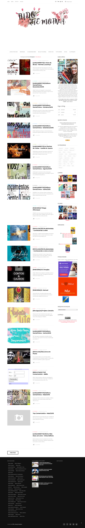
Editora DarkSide (11, 470)
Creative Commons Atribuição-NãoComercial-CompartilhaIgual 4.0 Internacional (67, 321)
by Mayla (35, 60)
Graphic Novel (66, 158)
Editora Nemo (10, 492)
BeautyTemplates (18, 524)
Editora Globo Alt (18, 483)
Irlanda (60, 159)
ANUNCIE (21, 1)
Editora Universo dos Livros (13, 512)
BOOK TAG (51, 51)
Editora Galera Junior (21, 479)
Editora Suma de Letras (12, 510)
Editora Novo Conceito (22, 494)
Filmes (74, 156)
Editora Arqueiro (11, 465)
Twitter (68, 114)
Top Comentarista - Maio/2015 (43, 413)
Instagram (68, 109)
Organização (65, 161)
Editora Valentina (23, 512)
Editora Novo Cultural (12, 496)
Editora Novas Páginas (12, 494)
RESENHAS (22, 51)
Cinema (64, 152)
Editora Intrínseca (17, 487)
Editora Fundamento (11, 479)
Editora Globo (10, 483)
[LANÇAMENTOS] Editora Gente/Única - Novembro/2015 (41, 85)
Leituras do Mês (66, 159)
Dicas (65, 156)
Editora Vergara (11, 514)
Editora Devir (10, 472)
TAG (68, 163)
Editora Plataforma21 (12, 501)
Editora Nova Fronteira (19, 492)
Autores (35, 144)
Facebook (68, 112)
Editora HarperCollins (20, 485)
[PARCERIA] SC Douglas (41, 269)
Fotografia (60, 158)
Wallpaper (60, 167)
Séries (64, 163)
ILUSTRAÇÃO (72, 51)
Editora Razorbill (11, 503)
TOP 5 (64, 165)
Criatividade (61, 154)
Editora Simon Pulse (19, 509)
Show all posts (38, 56)
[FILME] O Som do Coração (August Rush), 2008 (45, 470)
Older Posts (13, 452)
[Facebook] (67, 524)
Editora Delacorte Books (20, 470)
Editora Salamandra (18, 505)
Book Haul (60, 150)
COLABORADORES (31, 51)
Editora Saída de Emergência (13, 507)
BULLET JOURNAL (42, 51)
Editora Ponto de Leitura (22, 501)
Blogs (34, 308)
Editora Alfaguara (18, 463)
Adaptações (61, 148)
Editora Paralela (11, 499)
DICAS (65, 51)
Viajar (73, 165)
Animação (66, 148)
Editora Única (22, 516)
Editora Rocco (10, 505)
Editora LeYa (10, 489)
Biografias (72, 148)
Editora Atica (18, 465)
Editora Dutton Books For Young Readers (15, 474)
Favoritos (69, 156)
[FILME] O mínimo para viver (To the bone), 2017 (46, 483)
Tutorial (68, 165)
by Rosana (35, 81)
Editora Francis (20, 478)
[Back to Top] (81, 523)
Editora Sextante (11, 509)
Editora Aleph (10, 463)
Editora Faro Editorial (19, 476)
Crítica (66, 154)
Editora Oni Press (11, 498)
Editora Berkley (11, 468)
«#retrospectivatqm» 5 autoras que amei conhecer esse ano (45, 463)
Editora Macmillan (22, 490)
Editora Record (18, 503)
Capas (60, 152)
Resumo (60, 163)
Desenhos (60, 156)
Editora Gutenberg (11, 485)
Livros (72, 159)
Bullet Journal (72, 150)
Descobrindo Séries (72, 154)
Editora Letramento (17, 489)
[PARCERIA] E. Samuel (40, 290)
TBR (71, 163)
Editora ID (10, 487)
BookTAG (66, 150)
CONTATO (16, 1)
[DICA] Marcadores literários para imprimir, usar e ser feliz (46, 477)
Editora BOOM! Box (11, 467)
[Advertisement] (42, 41)
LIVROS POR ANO (14, 51)
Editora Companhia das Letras (20, 468)
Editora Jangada (24, 487)
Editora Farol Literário (12, 478)
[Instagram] (55, 1)
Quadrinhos (72, 161)
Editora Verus (18, 514)
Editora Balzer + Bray (20, 467)
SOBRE (12, 1)
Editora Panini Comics (20, 498)
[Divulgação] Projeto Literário (43, 311)
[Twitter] (58, 1)
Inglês (72, 158)
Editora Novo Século (21, 496)
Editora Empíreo (11, 476)
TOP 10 (60, 165)
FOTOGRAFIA (59, 51)
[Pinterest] (73, 524)
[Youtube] (60, 1)
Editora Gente (20, 481)
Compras (69, 152)
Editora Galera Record (12, 481)
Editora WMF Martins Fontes (13, 516)
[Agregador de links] (66, 302)
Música (60, 161)
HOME (8, 1)
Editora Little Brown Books (13, 490)
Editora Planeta (18, 499)
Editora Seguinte (23, 507)
